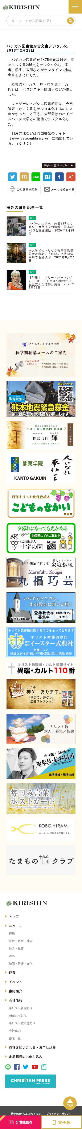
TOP (70, 1105)
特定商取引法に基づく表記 (26, 1114)
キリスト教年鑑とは (22, 1023)
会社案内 (15, 1030)
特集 (12, 933)
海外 (12, 956)
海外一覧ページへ (57, 165)
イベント (15, 981)
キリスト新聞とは (20, 1008)
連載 (12, 972)
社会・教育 (16, 948)
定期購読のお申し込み (25, 1056)
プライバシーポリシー (58, 1114)
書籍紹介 (15, 991)
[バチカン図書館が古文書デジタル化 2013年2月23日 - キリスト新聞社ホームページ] (47, 180)
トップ (14, 916)
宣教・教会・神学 (20, 941)
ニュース (15, 925)
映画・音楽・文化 (20, 963)
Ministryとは (17, 1015)
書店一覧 (15, 1038)
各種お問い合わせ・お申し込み (32, 1047)
